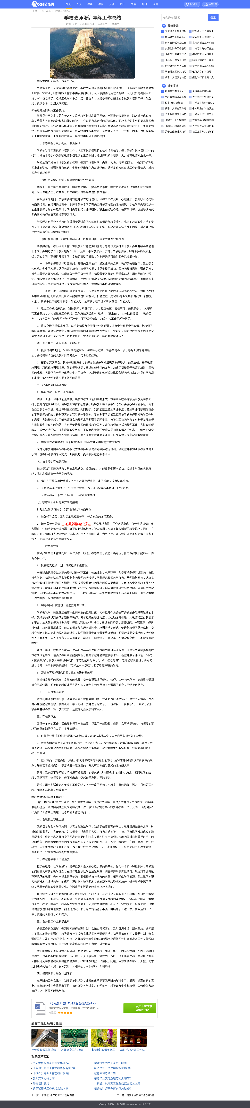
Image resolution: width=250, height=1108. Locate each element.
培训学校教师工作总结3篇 (140, 1095)
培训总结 (155, 5)
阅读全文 (102, 24)
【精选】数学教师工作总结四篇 (57, 1095)
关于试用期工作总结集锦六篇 (50, 1088)
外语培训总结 (41, 1083)
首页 (68, 4)
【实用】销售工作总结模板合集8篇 (54, 1068)
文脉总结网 (120, 1104)
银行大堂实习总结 (201, 71)
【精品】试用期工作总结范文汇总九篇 (117, 1083)
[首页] (42, 4)
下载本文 (114, 24)
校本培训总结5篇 (174, 102)
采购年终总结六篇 (201, 91)
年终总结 (90, 5)
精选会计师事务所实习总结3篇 (112, 1088)
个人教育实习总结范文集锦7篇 (51, 1063)
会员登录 (194, 4)
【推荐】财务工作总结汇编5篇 (51, 1073)
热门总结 (144, 5)
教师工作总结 (62, 11)
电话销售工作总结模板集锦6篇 (112, 1068)
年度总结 (100, 5)
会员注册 (213, 4)
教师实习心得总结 (44, 1078)
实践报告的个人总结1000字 (110, 1063)
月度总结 (111, 5)
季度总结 (133, 5)
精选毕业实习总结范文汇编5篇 (112, 1078)
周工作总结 (122, 5)
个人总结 (79, 5)
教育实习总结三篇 (105, 1073)
